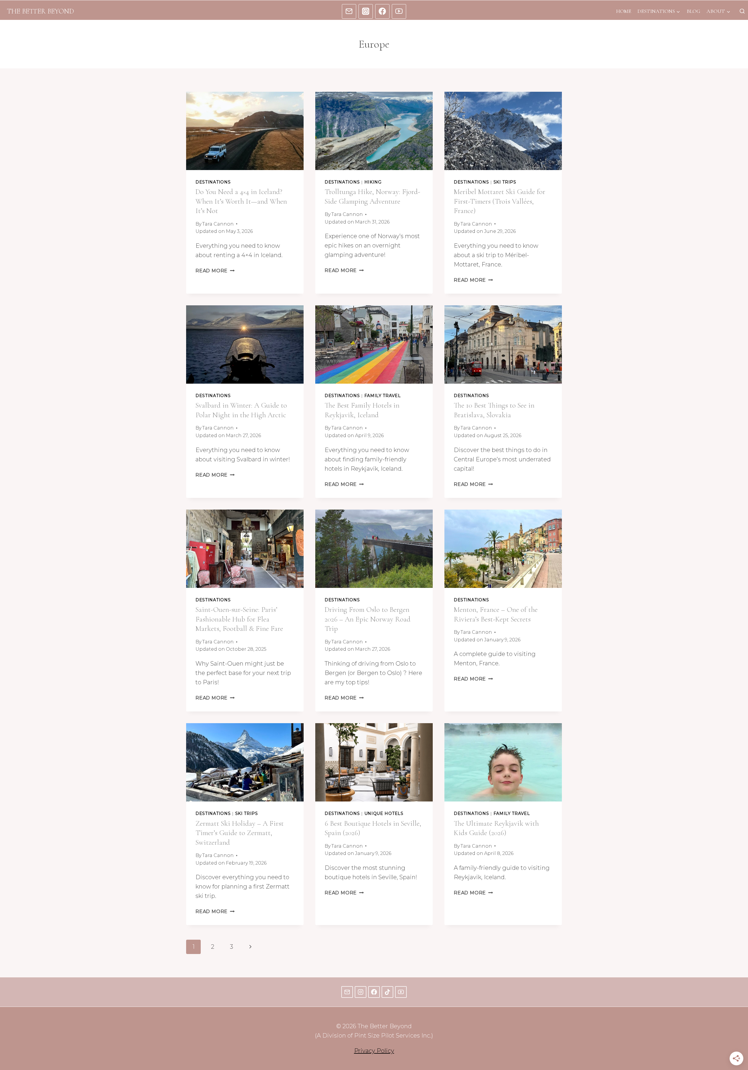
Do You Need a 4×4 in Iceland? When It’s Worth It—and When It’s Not (241, 201)
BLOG (693, 11)
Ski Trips (505, 182)
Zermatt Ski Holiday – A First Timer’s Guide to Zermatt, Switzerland (239, 833)
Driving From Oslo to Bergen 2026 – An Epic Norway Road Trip (368, 619)
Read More (215, 270)
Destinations (213, 182)
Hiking (373, 182)
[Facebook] (382, 11)
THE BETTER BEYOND (40, 11)
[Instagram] (366, 11)
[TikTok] (387, 992)
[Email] (349, 11)
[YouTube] (399, 11)
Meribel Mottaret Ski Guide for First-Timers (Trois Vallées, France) (499, 201)
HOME (623, 11)
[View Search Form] (742, 11)
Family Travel (382, 395)
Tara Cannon (218, 224)
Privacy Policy (374, 1050)
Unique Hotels (384, 813)
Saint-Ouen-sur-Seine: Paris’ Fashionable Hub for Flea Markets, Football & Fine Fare (239, 619)
